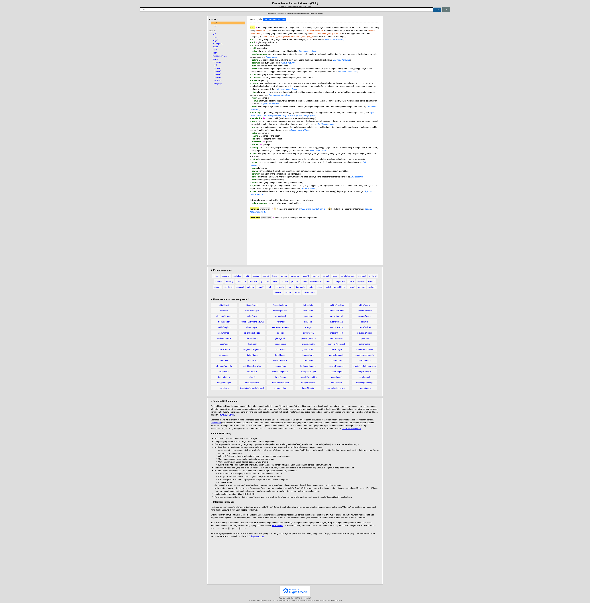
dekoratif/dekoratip (252, 332)
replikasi (372, 286)
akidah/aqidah (224, 321)
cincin (215, 37)
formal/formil (280, 316)
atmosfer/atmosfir (224, 365)
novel (304, 281)
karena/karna (308, 354)
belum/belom (224, 377)
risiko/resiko (364, 343)
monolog (229, 281)
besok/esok (224, 388)
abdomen (226, 275)
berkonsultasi (316, 281)
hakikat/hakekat (280, 360)
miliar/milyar (336, 349)
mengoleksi (339, 281)
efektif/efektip (252, 360)
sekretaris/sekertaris (365, 354)
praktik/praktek (364, 327)
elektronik (228, 286)
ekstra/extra (252, 371)
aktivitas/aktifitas (224, 316)
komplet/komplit (308, 382)
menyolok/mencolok (336, 343)
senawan (217, 61)
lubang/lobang (336, 321)
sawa (215, 58)
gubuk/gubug (280, 343)
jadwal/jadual (308, 332)
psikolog (237, 275)
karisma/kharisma (308, 365)
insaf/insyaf (308, 310)
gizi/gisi (280, 332)
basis (274, 275)
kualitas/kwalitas (336, 305)
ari (214, 34)
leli (270, 286)
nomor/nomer (336, 382)
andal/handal (224, 332)
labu (215, 49)
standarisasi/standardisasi (364, 365)
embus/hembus (252, 382)
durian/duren (252, 354)
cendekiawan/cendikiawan (252, 321)
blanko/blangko (252, 310)
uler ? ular (217, 80)
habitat (266, 275)
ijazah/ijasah (280, 377)
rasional (284, 281)
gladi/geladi (280, 338)
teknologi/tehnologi (364, 382)
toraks (297, 292)
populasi (240, 286)
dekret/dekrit (252, 338)
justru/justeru (308, 349)
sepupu (256, 275)
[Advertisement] (314, 240)
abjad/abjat (224, 305)
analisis (278, 292)
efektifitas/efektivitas (252, 365)
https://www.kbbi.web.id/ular (274, 19)
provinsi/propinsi (364, 332)
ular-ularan (217, 77)
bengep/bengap (224, 382)
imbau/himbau (280, 388)
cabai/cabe (252, 316)
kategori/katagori (308, 371)
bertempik (300, 286)
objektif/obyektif (365, 310)
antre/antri (224, 343)
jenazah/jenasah (308, 338)
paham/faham (364, 316)
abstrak (217, 286)
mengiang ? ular (220, 55)
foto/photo (280, 321)
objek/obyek (364, 305)
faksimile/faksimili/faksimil (252, 388)
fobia (216, 275)
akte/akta (224, 310)
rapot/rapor (364, 338)
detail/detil (252, 343)
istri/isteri (308, 321)
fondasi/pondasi (280, 310)
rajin (311, 286)
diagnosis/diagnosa (252, 349)
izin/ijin (308, 327)
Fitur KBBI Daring (226, 414)
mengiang (217, 83)
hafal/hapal (280, 354)
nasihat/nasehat (336, 365)
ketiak (215, 46)
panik (275, 281)
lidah (215, 52)
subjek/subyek (364, 371)
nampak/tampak (336, 354)
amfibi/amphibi (224, 327)
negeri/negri (336, 377)
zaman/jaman (365, 388)
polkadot (362, 275)
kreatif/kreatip (308, 388)
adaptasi (361, 281)
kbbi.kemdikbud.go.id (351, 428)
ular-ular (216, 68)
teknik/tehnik (364, 377)
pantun (284, 275)
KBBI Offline (277, 525)
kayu (215, 40)
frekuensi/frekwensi (280, 327)
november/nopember (336, 388)
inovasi (352, 286)
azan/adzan (224, 371)
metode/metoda (336, 338)
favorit (328, 281)
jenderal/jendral (308, 343)
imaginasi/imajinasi (280, 382)
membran (253, 281)
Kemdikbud (216, 422)
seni (215, 65)
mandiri (261, 286)
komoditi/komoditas (308, 377)
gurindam (265, 281)
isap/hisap (308, 316)
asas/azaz (224, 354)
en (290, 286)
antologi (250, 286)
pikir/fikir (364, 321)
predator (294, 281)
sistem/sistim (365, 360)
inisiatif (371, 281)
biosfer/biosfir (252, 305)
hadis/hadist (280, 349)
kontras (288, 292)
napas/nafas (336, 360)
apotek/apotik (224, 349)
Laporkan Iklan (257, 536)
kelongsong (218, 43)
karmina (315, 275)
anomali (218, 281)
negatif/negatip (336, 371)
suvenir (361, 286)
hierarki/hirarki (280, 365)
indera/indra (308, 305)
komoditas (294, 275)
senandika (241, 281)
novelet (326, 275)
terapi (334, 275)
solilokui (373, 275)
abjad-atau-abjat (348, 275)
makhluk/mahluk (336, 327)
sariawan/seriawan (364, 349)
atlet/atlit (224, 360)
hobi (247, 275)
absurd (306, 275)
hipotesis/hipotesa (280, 371)
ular (215, 23)
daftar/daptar (252, 327)
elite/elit (252, 377)
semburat (280, 286)
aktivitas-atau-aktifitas (335, 286)
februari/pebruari (280, 305)
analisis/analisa (224, 338)
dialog (319, 286)
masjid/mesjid (336, 332)
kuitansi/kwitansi (336, 310)
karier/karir (308, 360)
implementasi (309, 292)
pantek (351, 281)
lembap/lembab (336, 316)
